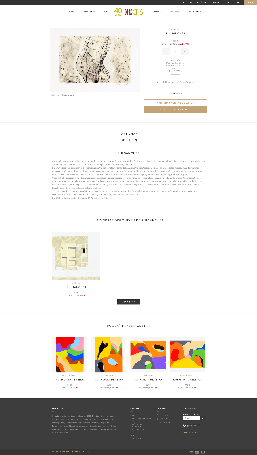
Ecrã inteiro (68, 95)
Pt (184, 2)
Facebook (164, 415)
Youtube (164, 419)
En (191, 2)
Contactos (195, 12)
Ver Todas (128, 302)
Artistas (157, 12)
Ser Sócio (174, 12)
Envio (133, 415)
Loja (105, 12)
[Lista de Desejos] (238, 2)
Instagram (164, 422)
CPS (191, 408)
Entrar (215, 2)
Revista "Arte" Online (191, 426)
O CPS (71, 12)
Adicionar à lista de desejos (175, 103)
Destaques (89, 12)
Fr (205, 2)
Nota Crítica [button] (175, 93)
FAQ (132, 435)
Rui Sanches (175, 33)
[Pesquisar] (228, 2)
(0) (251, 2)
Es (198, 2)
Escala (56, 95)
